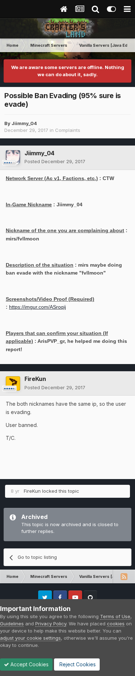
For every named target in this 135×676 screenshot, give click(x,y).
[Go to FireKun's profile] (13, 383)
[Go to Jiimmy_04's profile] (13, 157)
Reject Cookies (77, 664)
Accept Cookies (29, 664)
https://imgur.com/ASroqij (37, 307)
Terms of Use (115, 616)
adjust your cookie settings (30, 638)
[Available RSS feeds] (124, 576)
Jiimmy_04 (24, 123)
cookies (116, 623)
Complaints (67, 130)
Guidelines (12, 623)
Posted (54, 161)
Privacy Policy (50, 623)
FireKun (35, 378)
